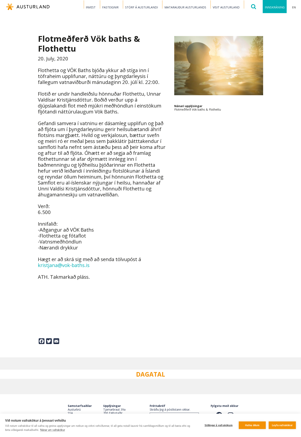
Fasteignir (110, 7)
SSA (70, 413)
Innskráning (275, 7)
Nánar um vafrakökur (52, 429)
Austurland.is (28, 6)
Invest (91, 7)
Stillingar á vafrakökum (219, 425)
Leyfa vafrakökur (282, 425)
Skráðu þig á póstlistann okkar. (170, 409)
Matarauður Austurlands (185, 7)
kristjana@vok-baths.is (63, 265)
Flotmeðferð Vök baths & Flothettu (197, 109)
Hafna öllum (252, 425)
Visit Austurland (226, 7)
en (294, 7)
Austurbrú (74, 409)
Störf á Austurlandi (141, 7)
